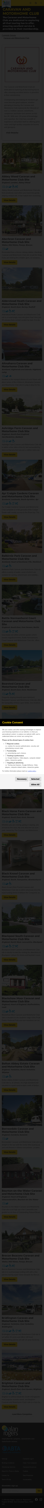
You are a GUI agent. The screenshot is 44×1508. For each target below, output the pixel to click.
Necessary (22, 779)
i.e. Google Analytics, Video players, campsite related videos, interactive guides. (22, 758)
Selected (35, 779)
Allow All (35, 784)
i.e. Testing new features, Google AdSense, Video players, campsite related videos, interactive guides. (22, 765)
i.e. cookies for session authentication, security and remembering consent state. (22, 746)
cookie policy (32, 771)
